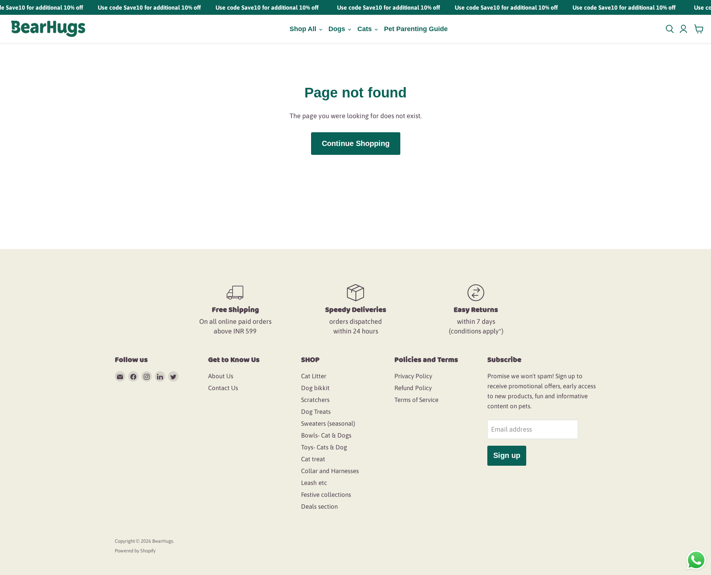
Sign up (506, 455)
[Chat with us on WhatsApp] (696, 560)
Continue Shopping (356, 143)
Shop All (304, 29)
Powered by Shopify (135, 551)
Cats (365, 29)
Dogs (337, 29)
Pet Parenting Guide (416, 29)
